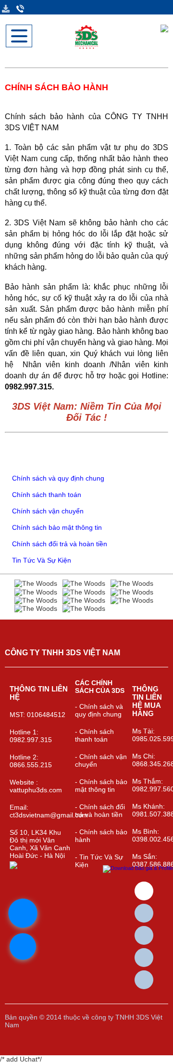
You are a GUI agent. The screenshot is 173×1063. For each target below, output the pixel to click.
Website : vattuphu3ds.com (36, 786)
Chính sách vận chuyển (47, 511)
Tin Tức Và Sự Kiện (40, 560)
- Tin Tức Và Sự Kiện (99, 861)
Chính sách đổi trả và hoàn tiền (58, 544)
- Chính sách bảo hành (101, 835)
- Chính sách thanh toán (94, 735)
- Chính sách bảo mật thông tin (101, 785)
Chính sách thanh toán (45, 494)
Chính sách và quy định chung (57, 478)
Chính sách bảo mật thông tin (56, 527)
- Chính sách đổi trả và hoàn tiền (100, 810)
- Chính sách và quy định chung (99, 710)
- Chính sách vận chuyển (101, 760)
